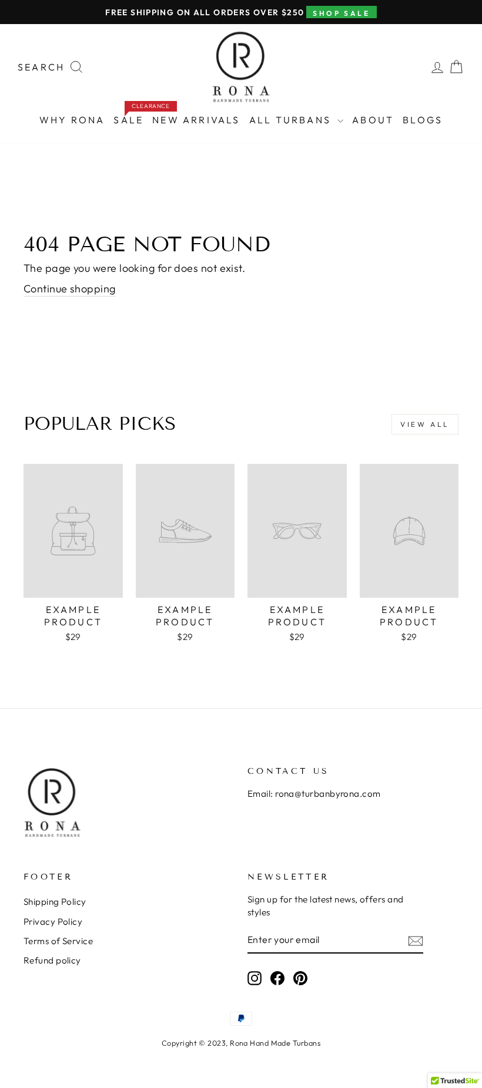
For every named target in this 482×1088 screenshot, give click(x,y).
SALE (130, 117)
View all (425, 424)
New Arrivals (196, 120)
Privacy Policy (53, 921)
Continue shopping (70, 288)
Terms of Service (58, 940)
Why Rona (72, 120)
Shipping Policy (55, 901)
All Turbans (291, 120)
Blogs (423, 120)
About (373, 120)
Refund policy (52, 960)
